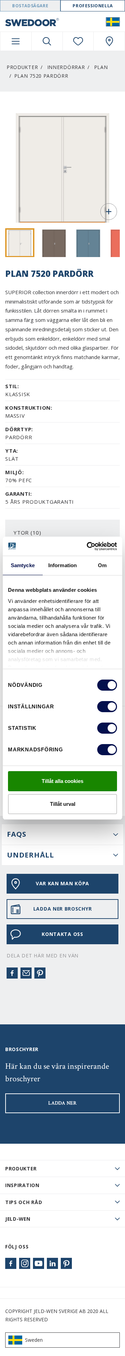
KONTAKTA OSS (62, 934)
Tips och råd (23, 1202)
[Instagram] (24, 1263)
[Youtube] (38, 1263)
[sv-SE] (113, 21)
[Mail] (26, 973)
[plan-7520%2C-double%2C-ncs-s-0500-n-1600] (19, 242)
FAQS (16, 834)
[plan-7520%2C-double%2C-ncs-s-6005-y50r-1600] (54, 242)
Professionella (92, 6)
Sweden (34, 1340)
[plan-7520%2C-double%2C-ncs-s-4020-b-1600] (88, 242)
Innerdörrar (66, 67)
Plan (101, 67)
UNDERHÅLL (30, 855)
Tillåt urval (62, 804)
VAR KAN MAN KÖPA (62, 883)
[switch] (107, 706)
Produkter (22, 67)
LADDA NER (62, 1103)
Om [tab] (102, 565)
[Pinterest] (39, 973)
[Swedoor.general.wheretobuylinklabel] (109, 41)
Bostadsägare (30, 6)
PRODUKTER (20, 1168)
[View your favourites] (78, 41)
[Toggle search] (47, 41)
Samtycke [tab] (23, 565)
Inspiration (22, 1185)
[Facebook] (12, 973)
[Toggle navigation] (16, 41)
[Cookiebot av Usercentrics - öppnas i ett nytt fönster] (88, 546)
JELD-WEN (18, 1219)
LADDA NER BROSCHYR (62, 908)
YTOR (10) (27, 532)
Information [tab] (62, 565)
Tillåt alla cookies (62, 781)
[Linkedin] (52, 1263)
